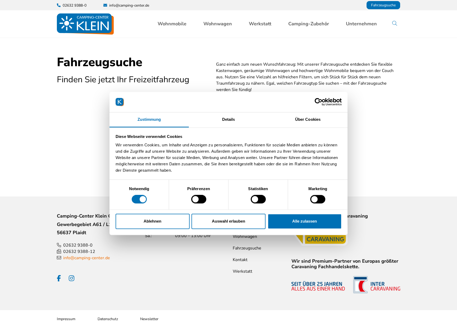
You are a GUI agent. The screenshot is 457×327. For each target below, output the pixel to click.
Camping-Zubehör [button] (308, 24)
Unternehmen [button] (361, 24)
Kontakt (240, 260)
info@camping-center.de (129, 5)
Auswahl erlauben (228, 221)
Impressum (66, 318)
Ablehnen (152, 221)
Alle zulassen (304, 221)
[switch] (198, 199)
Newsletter (149, 318)
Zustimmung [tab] (149, 119)
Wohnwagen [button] (217, 24)
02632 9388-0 (78, 245)
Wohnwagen (245, 236)
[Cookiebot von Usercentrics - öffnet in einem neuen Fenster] (318, 102)
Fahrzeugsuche (383, 5)
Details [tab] (228, 119)
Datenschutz (108, 318)
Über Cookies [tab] (308, 119)
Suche (398, 24)
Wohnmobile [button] (172, 24)
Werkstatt (260, 24)
